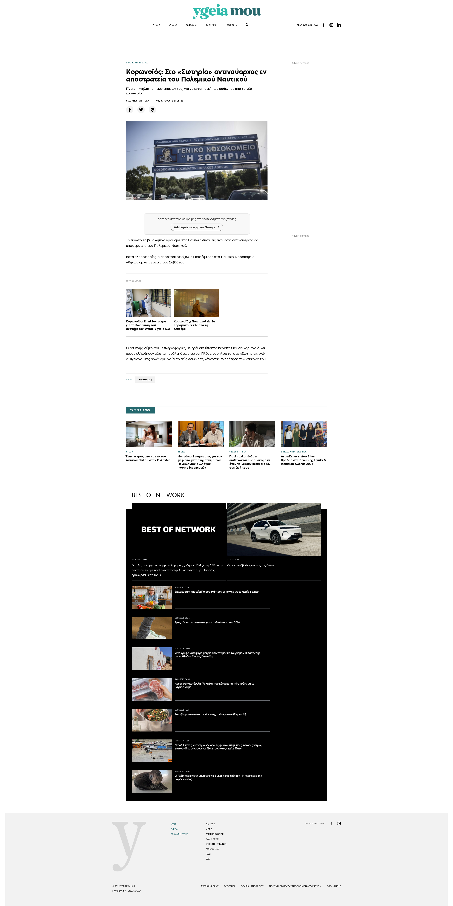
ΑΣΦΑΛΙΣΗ (191, 24)
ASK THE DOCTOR (214, 834)
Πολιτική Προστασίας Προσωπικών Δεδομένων (295, 886)
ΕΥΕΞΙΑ (173, 24)
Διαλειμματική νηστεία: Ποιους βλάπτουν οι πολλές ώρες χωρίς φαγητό (217, 591)
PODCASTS (231, 24)
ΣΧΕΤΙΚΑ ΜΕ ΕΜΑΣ (210, 886)
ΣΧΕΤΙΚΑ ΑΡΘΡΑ (140, 410)
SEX (208, 858)
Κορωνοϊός (145, 379)
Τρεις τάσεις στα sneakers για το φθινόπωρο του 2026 (207, 622)
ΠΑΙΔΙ (208, 853)
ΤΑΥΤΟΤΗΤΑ (229, 886)
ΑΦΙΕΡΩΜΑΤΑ (212, 849)
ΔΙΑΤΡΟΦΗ (211, 24)
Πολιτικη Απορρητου (252, 886)
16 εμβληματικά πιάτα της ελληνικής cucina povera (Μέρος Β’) (210, 714)
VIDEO (209, 829)
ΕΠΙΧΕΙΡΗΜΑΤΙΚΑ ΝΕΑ (216, 844)
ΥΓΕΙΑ (156, 24)
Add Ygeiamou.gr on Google (194, 227)
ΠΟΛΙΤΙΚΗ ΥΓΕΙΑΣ (137, 62)
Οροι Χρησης (334, 886)
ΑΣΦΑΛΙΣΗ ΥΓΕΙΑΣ (179, 834)
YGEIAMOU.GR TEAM (137, 100)
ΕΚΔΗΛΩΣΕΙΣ (212, 839)
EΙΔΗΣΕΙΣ (210, 824)
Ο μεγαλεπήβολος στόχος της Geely (250, 565)
